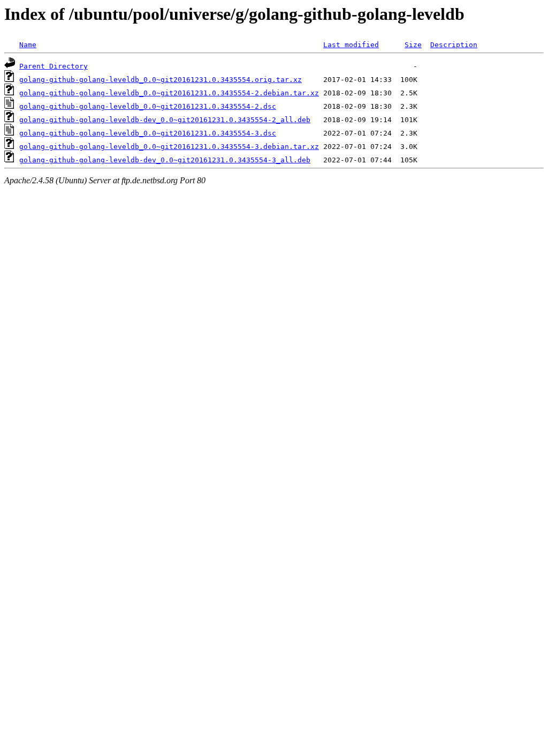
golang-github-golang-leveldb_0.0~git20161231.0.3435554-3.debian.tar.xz (169, 147)
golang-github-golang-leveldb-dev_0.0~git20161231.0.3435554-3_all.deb (164, 160)
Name (27, 45)
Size (413, 45)
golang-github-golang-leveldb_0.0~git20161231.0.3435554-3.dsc (147, 133)
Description (453, 45)
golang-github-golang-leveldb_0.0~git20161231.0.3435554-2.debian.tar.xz (169, 93)
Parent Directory (53, 66)
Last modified (351, 45)
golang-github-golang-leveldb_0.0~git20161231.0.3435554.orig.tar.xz (160, 80)
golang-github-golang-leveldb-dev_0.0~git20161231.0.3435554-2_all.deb (164, 120)
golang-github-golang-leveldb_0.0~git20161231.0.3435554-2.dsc (147, 106)
